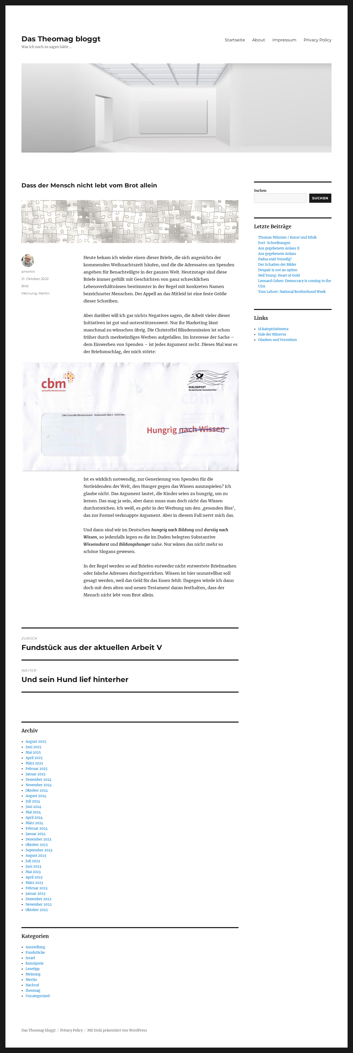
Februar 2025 (37, 769)
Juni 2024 (33, 807)
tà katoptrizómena (273, 329)
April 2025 (34, 758)
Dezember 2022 (38, 899)
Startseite (235, 39)
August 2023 (36, 855)
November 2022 (39, 904)
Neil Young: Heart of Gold (279, 275)
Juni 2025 (33, 747)
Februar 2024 (37, 828)
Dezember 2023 (38, 839)
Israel (30, 958)
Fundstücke (35, 952)
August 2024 (36, 796)
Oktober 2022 (37, 910)
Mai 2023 (33, 872)
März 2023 (34, 883)
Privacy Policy (318, 39)
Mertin (44, 293)
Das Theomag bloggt (61, 38)
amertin (28, 271)
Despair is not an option (277, 270)
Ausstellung (35, 947)
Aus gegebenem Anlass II (279, 248)
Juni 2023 (33, 866)
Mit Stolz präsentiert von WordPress (117, 1030)
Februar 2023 (36, 888)
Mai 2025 (33, 752)
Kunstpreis (35, 963)
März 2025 (34, 763)
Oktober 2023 (37, 845)
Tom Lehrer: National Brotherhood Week (292, 292)
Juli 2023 (33, 861)
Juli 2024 (33, 801)
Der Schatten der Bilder (277, 264)
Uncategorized (38, 996)
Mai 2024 (33, 812)
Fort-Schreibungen (274, 243)
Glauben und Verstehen (277, 340)
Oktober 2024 (37, 790)
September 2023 (39, 850)
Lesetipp (33, 969)
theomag (33, 990)
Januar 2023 (35, 893)
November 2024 (39, 785)
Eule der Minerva (272, 334)
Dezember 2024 (38, 779)
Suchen (260, 190)
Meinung (29, 293)
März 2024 (34, 823)
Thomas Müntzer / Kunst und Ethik (287, 237)
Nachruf (32, 985)
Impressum (284, 39)
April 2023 (34, 877)
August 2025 (36, 741)
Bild (24, 286)
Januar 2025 (35, 774)
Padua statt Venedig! (275, 259)
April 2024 (34, 817)
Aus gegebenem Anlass (277, 254)
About (258, 39)
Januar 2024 (35, 834)
